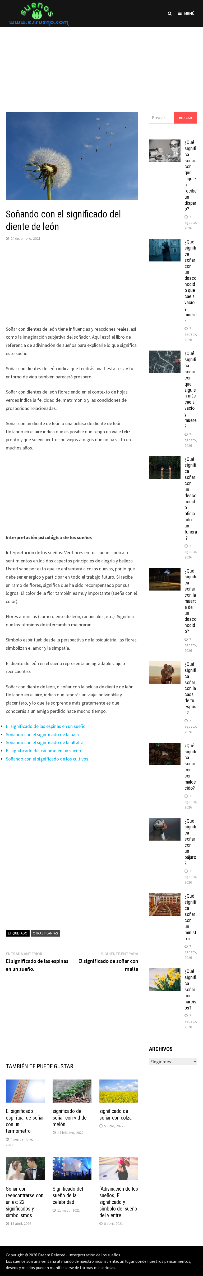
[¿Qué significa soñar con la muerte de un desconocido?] (165, 572)
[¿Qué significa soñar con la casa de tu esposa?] (165, 665)
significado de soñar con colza (115, 1114)
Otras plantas (45, 933)
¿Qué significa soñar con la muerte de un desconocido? (190, 601)
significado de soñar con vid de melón (70, 1118)
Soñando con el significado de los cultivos (47, 759)
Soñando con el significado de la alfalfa (45, 742)
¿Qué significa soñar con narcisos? (190, 989)
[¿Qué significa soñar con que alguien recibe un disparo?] (165, 143)
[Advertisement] (101, 64)
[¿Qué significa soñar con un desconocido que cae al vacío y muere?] (165, 242)
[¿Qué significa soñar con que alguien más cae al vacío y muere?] (165, 354)
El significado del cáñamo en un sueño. (44, 751)
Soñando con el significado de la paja (42, 734)
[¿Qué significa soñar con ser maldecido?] (165, 746)
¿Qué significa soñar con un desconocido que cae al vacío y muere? (190, 281)
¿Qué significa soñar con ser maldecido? (190, 767)
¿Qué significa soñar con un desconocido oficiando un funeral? (190, 498)
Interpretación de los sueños (94, 1254)
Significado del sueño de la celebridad (68, 1195)
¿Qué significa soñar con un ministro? (190, 917)
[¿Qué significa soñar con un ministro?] (165, 897)
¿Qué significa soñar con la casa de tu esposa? (190, 688)
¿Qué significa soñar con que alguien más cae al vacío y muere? (190, 390)
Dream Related (51, 1254)
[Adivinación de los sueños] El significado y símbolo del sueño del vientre (118, 1202)
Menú (189, 13)
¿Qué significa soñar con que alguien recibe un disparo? (190, 175)
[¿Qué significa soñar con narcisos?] (165, 972)
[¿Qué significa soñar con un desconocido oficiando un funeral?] (165, 460)
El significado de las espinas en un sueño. (46, 726)
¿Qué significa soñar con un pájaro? (190, 842)
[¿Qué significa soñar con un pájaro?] (165, 822)
